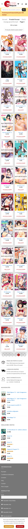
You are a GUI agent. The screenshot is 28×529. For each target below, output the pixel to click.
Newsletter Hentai (7, 512)
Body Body (20, 345)
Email (2, 494)
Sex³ (7, 345)
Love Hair (7, 212)
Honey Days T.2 (7, 238)
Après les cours (20, 185)
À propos (3, 471)
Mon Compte (4, 486)
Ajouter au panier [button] (7, 56)
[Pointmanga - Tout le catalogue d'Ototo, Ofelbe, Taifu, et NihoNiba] (10, 4)
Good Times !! (20, 318)
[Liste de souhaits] (18, 4)
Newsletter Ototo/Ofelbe (9, 500)
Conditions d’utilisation (7, 474)
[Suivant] (24, 355)
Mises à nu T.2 (7, 52)
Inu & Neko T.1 (20, 212)
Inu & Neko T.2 (20, 159)
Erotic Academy (21, 265)
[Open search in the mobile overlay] (13, 9)
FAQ (2, 480)
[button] (2, 4)
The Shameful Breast (7, 265)
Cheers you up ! (21, 292)
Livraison (3, 477)
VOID (7, 79)
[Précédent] (3, 355)
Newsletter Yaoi (7, 504)
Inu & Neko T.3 (7, 106)
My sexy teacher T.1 (7, 132)
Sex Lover (21, 132)
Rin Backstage (7, 292)
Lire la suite (21, 109)
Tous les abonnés (7, 516)
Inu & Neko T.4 (20, 79)
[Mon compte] (22, 4)
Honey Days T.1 (21, 238)
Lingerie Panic (7, 318)
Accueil (4, 19)
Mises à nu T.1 (21, 52)
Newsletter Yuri (7, 508)
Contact (3, 483)
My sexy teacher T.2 (21, 106)
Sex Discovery (7, 185)
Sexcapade (7, 159)
